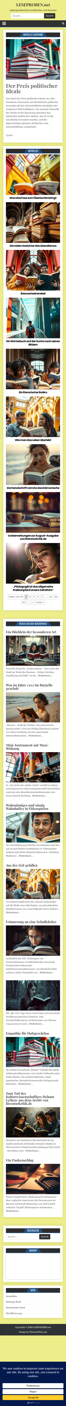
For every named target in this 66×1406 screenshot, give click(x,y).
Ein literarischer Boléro (33, 392)
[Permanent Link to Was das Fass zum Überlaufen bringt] (33, 174)
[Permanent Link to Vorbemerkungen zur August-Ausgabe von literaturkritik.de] (33, 512)
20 (55, 596)
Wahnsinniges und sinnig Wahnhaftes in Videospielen (27, 807)
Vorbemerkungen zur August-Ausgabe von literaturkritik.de (33, 537)
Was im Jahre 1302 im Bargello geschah (29, 687)
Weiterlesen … (45, 675)
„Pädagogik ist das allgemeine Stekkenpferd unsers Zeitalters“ (33, 588)
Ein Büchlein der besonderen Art (31, 631)
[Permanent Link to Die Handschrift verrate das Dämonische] (33, 464)
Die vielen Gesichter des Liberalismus (33, 246)
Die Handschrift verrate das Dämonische (33, 488)
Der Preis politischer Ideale (31, 88)
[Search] (63, 23)
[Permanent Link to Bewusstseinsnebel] (33, 270)
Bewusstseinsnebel (33, 293)
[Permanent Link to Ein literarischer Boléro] (33, 369)
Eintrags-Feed (13, 1302)
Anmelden (11, 1296)
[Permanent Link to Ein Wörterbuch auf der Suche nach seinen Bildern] (33, 318)
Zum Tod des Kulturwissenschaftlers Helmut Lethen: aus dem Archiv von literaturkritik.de (30, 1098)
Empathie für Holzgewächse (27, 1033)
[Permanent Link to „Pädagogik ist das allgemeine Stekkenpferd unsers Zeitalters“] (33, 563)
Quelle (9, 135)
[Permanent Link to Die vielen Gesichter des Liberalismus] (33, 222)
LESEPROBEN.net (33, 4)
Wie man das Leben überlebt (33, 440)
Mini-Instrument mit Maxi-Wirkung (27, 747)
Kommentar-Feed (15, 1307)
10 (50, 596)
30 (23, 602)
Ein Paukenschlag (20, 1160)
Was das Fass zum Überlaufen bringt (33, 198)
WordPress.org (14, 1313)
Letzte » (40, 602)
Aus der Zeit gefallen (21, 865)
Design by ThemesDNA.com (33, 1332)
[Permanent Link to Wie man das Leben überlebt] (33, 416)
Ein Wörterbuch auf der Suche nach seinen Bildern (33, 342)
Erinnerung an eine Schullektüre (31, 921)
